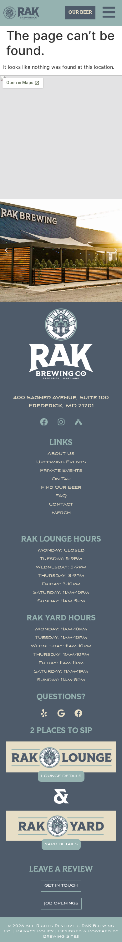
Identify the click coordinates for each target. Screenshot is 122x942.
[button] (6, 250)
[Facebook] (44, 422)
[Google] (61, 713)
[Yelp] (44, 713)
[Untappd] (78, 422)
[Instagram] (61, 422)
